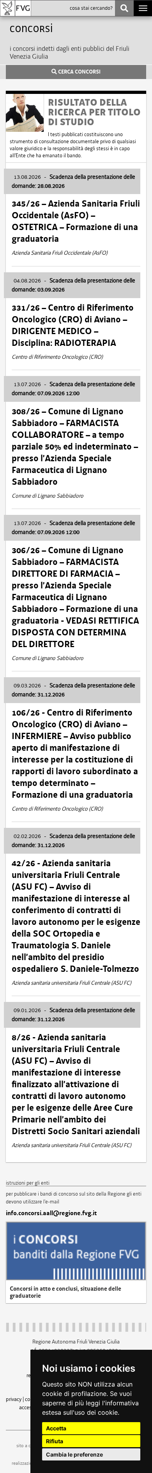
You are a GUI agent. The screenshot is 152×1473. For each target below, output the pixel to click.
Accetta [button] (56, 1428)
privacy (13, 1399)
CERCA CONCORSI (79, 72)
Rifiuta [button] (54, 1441)
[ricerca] (124, 8)
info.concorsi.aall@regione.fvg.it (51, 1213)
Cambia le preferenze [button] (74, 1454)
